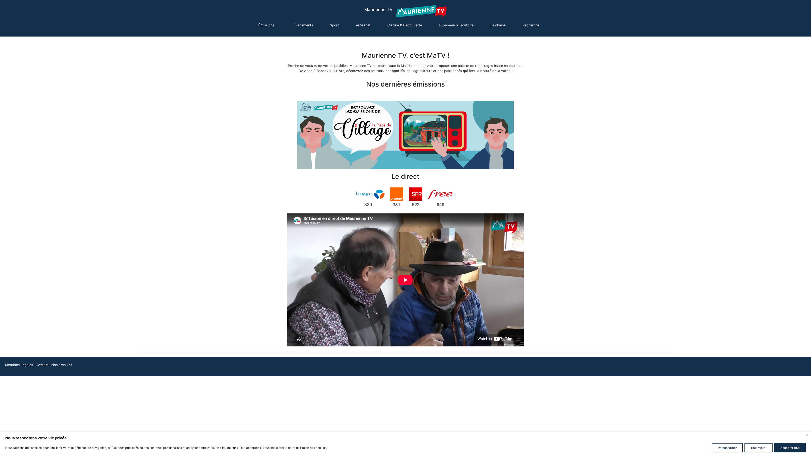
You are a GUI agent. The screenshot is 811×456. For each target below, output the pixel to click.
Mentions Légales (19, 365)
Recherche (531, 25)
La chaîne (498, 25)
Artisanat (363, 25)
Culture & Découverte (404, 25)
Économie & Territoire (456, 25)
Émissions (266, 25)
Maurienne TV (378, 9)
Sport (334, 25)
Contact (42, 365)
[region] (405, 444)
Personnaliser (727, 447)
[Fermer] (806, 435)
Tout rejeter (758, 447)
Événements (303, 25)
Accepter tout (790, 447)
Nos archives (61, 365)
